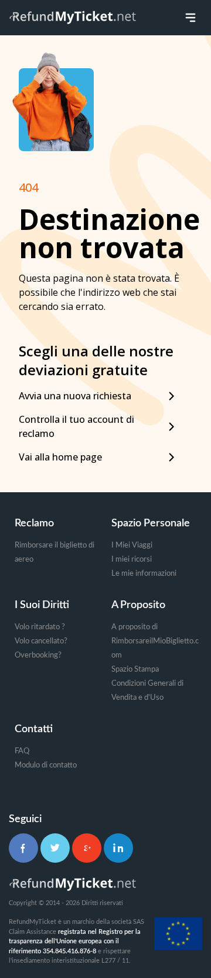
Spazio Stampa (135, 669)
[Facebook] (23, 848)
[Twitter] (55, 848)
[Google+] (86, 848)
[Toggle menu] (190, 17)
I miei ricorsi (131, 559)
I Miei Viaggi (131, 545)
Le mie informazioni (143, 574)
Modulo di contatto (46, 765)
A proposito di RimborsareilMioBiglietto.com (155, 641)
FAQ (22, 751)
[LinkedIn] (118, 848)
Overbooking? (38, 655)
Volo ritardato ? (40, 627)
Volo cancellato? (41, 641)
